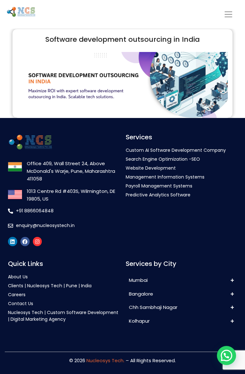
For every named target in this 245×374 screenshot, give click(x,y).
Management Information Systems (165, 177)
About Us (18, 277)
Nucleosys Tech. (105, 360)
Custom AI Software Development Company (176, 150)
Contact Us (20, 303)
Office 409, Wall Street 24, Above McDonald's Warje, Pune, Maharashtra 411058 (71, 171)
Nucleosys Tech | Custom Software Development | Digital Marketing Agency (63, 315)
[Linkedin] (12, 241)
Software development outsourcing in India (122, 39)
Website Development (151, 168)
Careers (17, 294)
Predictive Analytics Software (158, 195)
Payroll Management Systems (159, 186)
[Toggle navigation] (228, 14)
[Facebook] (25, 241)
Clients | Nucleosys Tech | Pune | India (50, 285)
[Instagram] (37, 241)
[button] (226, 355)
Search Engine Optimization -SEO (163, 159)
